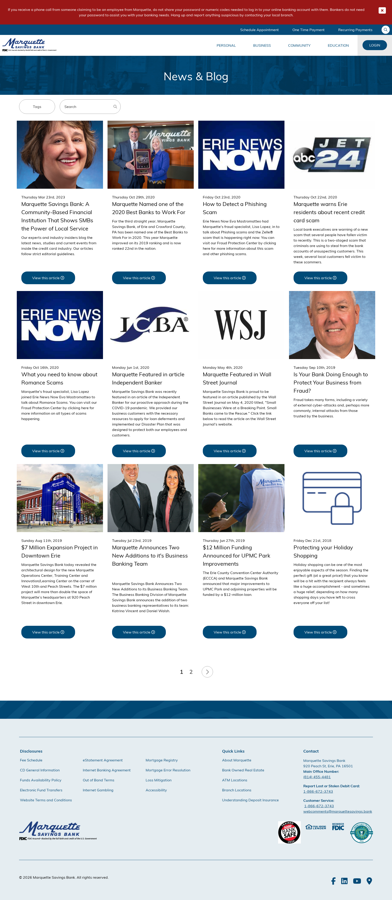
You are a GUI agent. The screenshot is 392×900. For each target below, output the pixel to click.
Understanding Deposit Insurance (250, 800)
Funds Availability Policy (40, 780)
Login (374, 45)
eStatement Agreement (103, 760)
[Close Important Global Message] (382, 10)
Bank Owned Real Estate (243, 770)
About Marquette (236, 760)
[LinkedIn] (344, 881)
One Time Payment (308, 29)
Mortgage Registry (162, 760)
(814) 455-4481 (317, 777)
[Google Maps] (369, 881)
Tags (37, 106)
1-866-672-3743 (318, 791)
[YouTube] (357, 881)
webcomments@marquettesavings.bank (337, 811)
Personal (226, 45)
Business (262, 45)
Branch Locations (236, 790)
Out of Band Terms (98, 780)
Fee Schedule (31, 760)
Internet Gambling (98, 790)
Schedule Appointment (259, 29)
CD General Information (40, 770)
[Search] (115, 107)
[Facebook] (333, 881)
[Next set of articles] (207, 671)
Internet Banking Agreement (107, 770)
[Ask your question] (386, 30)
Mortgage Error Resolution (168, 770)
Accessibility (156, 790)
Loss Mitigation (159, 780)
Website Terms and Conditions (46, 800)
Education (338, 45)
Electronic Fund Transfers (41, 790)
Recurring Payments (355, 29)
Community (299, 45)
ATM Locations (234, 780)
